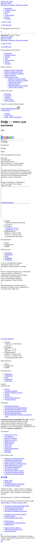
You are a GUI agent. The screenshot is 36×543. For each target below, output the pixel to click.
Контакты (8, 452)
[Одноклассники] (4, 137)
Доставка (8, 18)
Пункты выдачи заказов (12, 485)
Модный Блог (9, 443)
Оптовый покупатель (12, 406)
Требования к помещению (13, 460)
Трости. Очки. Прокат (15, 87)
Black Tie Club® (6, 3)
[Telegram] (13, 137)
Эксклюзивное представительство (16, 408)
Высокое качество (10, 531)
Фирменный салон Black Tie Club (15, 409)
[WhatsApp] (10, 137)
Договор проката (10, 399)
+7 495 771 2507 (6, 22)
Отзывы (7, 12)
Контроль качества (11, 438)
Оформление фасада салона (14, 465)
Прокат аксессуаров (11, 77)
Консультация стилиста (12, 398)
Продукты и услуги (11, 435)
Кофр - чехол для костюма (13, 117)
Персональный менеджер (13, 413)
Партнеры (8, 447)
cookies (14, 536)
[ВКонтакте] (2, 137)
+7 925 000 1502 (6, 25)
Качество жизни (10, 516)
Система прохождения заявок (14, 474)
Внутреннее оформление (13, 467)
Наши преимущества (11, 448)
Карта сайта (8, 480)
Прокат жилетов (10, 75)
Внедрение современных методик (16, 511)
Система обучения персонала (14, 472)
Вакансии (8, 450)
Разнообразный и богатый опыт (15, 523)
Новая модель (9, 521)
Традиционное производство (14, 507)
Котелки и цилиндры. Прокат (18, 80)
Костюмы (8, 94)
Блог (6, 13)
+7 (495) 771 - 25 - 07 (11, 228)
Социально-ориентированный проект (17, 506)
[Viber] (7, 137)
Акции (7, 394)
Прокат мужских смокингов (14, 70)
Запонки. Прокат (14, 84)
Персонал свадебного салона (14, 470)
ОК (2, 541)
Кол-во (3, 139)
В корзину (4, 141)
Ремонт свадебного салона (13, 462)
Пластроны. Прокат (14, 82)
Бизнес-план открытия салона (14, 458)
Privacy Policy (5, 502)
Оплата (7, 17)
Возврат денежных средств (13, 392)
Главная (7, 113)
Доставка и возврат (11, 391)
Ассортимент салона (11, 469)
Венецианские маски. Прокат (18, 85)
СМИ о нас (8, 445)
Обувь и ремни (9, 101)
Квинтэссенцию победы (13, 528)
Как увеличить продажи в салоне (15, 411)
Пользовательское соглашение (14, 484)
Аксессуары (8, 99)
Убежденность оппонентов (13, 529)
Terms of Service (18, 502)
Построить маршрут (7, 202)
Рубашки (7, 97)
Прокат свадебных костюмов (14, 73)
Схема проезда (9, 15)
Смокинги (8, 95)
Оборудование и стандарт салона (15, 463)
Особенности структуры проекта (15, 514)
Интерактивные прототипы (14, 518)
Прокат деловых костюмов (13, 72)
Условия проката (10, 10)
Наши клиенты (9, 441)
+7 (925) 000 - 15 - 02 (11, 229)
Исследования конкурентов (14, 509)
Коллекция (8, 8)
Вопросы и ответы (11, 440)
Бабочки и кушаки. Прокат (17, 79)
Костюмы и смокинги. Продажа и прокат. (14, 5)
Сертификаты (9, 436)
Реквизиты (8, 482)
